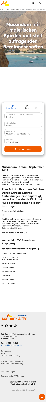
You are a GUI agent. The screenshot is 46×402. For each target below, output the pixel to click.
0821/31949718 (10, 257)
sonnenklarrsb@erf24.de (11, 345)
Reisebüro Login (8, 371)
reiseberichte (13, 9)
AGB (3, 353)
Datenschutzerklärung (11, 228)
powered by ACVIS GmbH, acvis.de (23, 390)
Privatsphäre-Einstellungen (12, 361)
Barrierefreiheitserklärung (12, 363)
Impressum (6, 351)
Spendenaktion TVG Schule (12, 376)
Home (2, 9)
